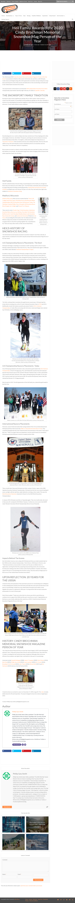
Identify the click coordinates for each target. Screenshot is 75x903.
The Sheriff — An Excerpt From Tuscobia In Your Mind (14, 823)
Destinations (9, 15)
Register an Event (23, 1)
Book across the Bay (16, 212)
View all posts (7, 807)
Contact (35, 1)
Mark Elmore (40, 660)
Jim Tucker (38, 662)
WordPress (17, 899)
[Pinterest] (61, 88)
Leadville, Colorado (40, 90)
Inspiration (45, 15)
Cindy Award (52, 15)
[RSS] (70, 88)
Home (3, 15)
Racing (28, 15)
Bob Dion (4, 662)
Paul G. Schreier (38, 844)
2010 (40, 304)
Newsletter (3, 1)
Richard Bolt (33, 664)
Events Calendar (15, 1)
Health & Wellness (36, 15)
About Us (40, 1)
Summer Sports (5, 19)
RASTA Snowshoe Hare (16, 202)
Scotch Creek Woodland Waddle (14, 214)
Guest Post (30, 1)
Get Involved (60, 15)
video (42, 692)
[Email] (25, 745)
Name (4, 874)
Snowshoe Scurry (20, 200)
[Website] (23, 745)
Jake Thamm (22, 664)
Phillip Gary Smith (29, 44)
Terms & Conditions (33, 900)
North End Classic (10, 200)
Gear (24, 15)
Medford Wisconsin (7, 198)
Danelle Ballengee (15, 660)
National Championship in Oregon (24, 249)
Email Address (62, 104)
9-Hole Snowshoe (23, 210)
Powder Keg (16, 210)
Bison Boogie (5, 206)
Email (19, 874)
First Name (56, 109)
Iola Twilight (13, 206)
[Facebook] (58, 88)
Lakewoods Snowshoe (22, 215)
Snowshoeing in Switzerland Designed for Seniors (37, 841)
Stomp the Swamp (9, 215)
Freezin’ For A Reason (23, 206)
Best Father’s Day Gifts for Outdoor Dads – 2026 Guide (37, 823)
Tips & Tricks (18, 15)
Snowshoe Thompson (8, 141)
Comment (4, 859)
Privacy (27, 900)
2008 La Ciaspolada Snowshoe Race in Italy (31, 428)
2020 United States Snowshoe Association (36, 88)
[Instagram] (55, 88)
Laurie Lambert (28, 662)
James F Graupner (28, 660)
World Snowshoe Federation (9, 494)
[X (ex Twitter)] (67, 88)
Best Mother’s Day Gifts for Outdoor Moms (14, 841)
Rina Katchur (14, 826)
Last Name (56, 114)
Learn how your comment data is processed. (31, 885)
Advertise (9, 1)
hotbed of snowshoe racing (15, 191)
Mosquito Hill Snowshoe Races (27, 204)
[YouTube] (64, 88)
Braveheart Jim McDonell (8, 664)
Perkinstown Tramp (28, 202)
